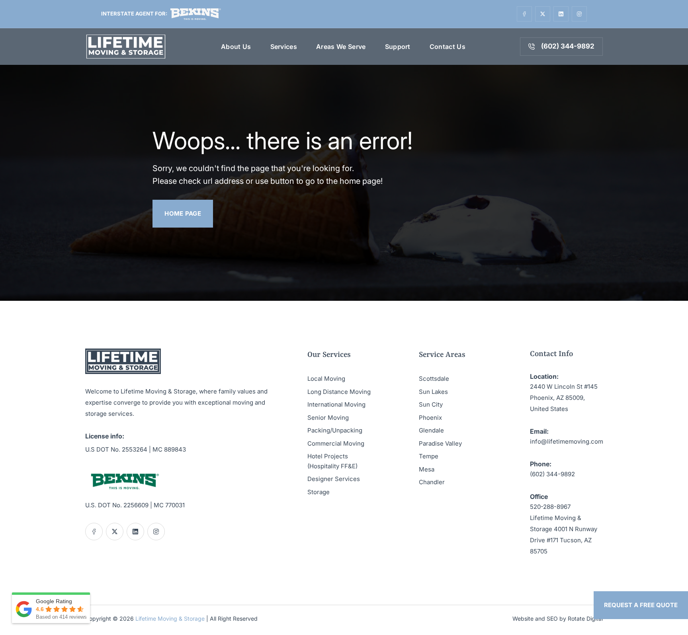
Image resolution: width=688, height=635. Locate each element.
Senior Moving (328, 417)
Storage (318, 492)
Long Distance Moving (339, 391)
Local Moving (326, 378)
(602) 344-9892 (552, 474)
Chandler (432, 482)
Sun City (431, 404)
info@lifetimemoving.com (566, 441)
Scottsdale (434, 378)
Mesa (426, 469)
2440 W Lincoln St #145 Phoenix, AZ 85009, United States (564, 398)
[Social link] (524, 13)
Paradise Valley (440, 443)
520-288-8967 (550, 506)
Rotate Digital (585, 618)
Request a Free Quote (641, 605)
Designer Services (333, 479)
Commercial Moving (335, 443)
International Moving (336, 404)
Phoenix (430, 417)
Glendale (431, 430)
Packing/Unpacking (334, 430)
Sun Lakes (433, 391)
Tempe (428, 456)
